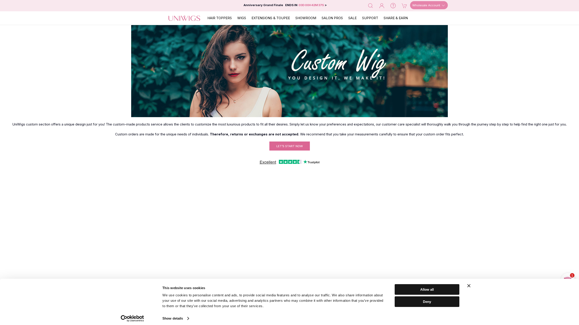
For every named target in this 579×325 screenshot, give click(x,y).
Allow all (427, 289)
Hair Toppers (219, 18)
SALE (352, 18)
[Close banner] (468, 285)
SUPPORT (370, 18)
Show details (172, 318)
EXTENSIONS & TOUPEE (271, 18)
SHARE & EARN (396, 18)
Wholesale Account (426, 5)
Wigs (241, 18)
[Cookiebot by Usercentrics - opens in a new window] (132, 318)
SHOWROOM (305, 18)
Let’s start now (289, 146)
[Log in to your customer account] (381, 5)
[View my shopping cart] (404, 5)
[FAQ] (393, 5)
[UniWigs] (184, 18)
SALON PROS (332, 18)
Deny (427, 302)
